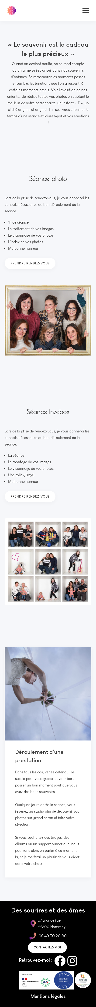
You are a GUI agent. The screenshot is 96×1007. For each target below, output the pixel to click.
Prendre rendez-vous (30, 263)
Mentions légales (48, 996)
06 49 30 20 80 (53, 936)
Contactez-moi (47, 947)
